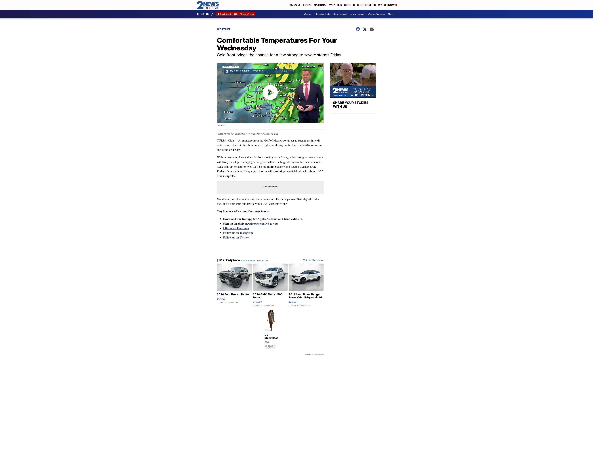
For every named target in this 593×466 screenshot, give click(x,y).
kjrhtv (199, 14)
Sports (349, 4)
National (320, 4)
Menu (294, 5)
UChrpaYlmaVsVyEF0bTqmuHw (208, 14)
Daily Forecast (340, 14)
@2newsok (212, 14)
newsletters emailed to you (261, 223)
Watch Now (386, 4)
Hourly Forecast (357, 14)
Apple (261, 219)
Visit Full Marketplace (313, 260)
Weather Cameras (376, 14)
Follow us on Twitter (236, 237)
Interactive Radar (323, 14)
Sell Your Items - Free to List (254, 261)
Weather (335, 4)
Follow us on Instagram (238, 233)
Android (272, 219)
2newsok (203, 14)
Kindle (288, 219)
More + (391, 14)
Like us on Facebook (236, 228)
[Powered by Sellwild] (319, 354)
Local (307, 4)
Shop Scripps (366, 4)
